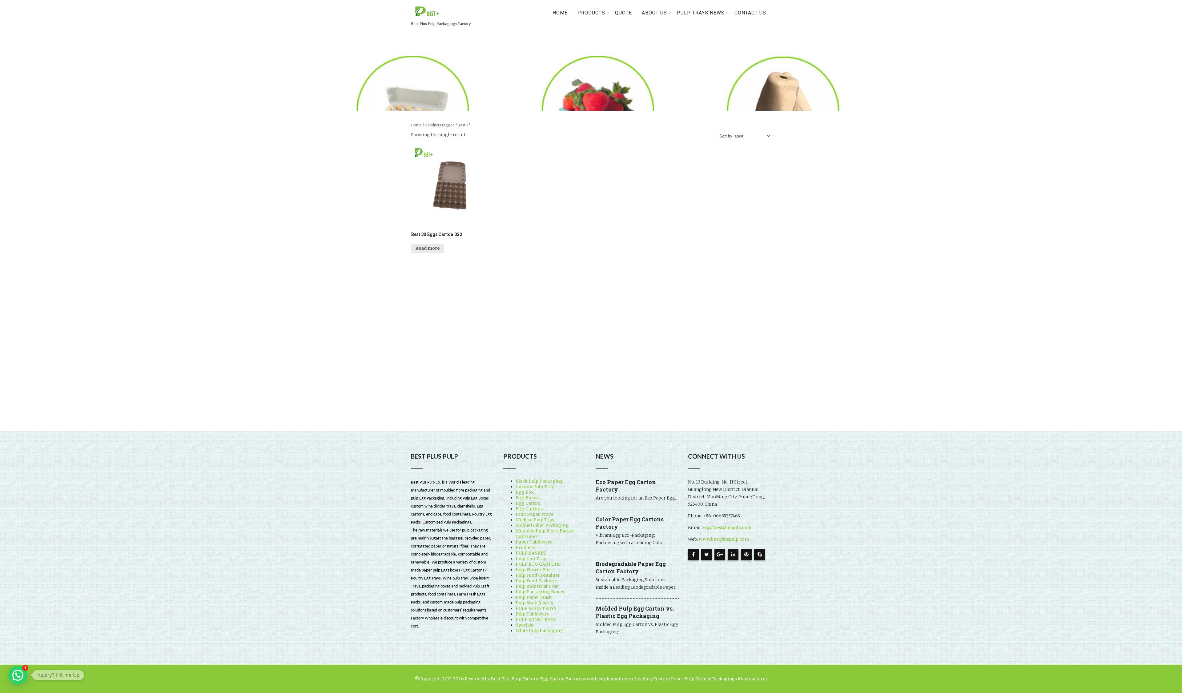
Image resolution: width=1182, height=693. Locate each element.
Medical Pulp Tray (535, 520)
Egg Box (525, 492)
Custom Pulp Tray (535, 486)
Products (525, 547)
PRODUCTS (591, 13)
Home (560, 13)
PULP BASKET (531, 553)
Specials (524, 625)
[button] (18, 675)
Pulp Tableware (532, 614)
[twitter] (706, 554)
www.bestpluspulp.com (724, 539)
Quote (623, 13)
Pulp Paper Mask (534, 597)
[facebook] (693, 554)
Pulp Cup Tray (531, 558)
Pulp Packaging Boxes (540, 592)
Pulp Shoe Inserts (534, 603)
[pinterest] (746, 554)
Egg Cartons (529, 509)
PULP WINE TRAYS (536, 619)
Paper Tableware (534, 542)
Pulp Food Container (538, 575)
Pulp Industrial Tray (537, 586)
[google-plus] (719, 554)
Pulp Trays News (701, 13)
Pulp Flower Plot (533, 569)
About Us (654, 13)
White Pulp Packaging (539, 630)
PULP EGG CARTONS (538, 564)
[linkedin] (733, 554)
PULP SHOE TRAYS (536, 608)
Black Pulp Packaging (539, 481)
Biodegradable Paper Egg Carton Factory (631, 567)
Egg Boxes (527, 497)
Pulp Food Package (536, 580)
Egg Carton (528, 503)
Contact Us (750, 13)
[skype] (759, 554)
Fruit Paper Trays (534, 514)
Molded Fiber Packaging (542, 525)
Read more (427, 248)
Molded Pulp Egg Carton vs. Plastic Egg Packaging (635, 612)
